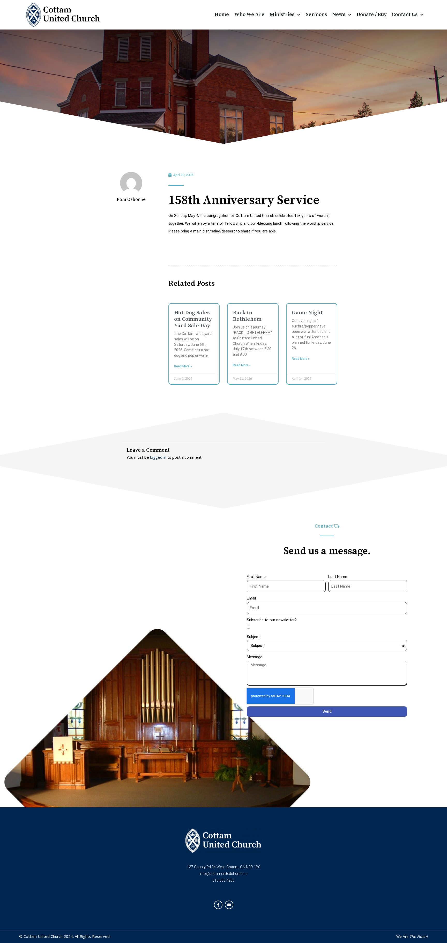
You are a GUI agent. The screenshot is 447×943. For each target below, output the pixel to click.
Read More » (183, 366)
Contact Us (405, 14)
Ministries (282, 14)
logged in (158, 457)
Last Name (337, 576)
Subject (253, 636)
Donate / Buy (371, 14)
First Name (256, 576)
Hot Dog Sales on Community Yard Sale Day (193, 319)
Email (251, 598)
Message (254, 657)
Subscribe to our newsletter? (272, 620)
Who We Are (249, 14)
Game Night (307, 312)
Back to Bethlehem (247, 316)
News (338, 14)
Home (221, 14)
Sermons (316, 14)
